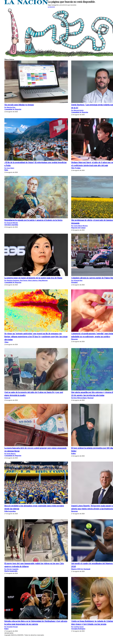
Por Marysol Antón (77, 110)
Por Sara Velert (9, 168)
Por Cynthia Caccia (77, 627)
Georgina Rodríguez (78, 629)
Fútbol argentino (10, 511)
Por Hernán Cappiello (11, 569)
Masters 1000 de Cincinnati (80, 569)
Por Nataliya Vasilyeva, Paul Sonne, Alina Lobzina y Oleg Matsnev (26, 280)
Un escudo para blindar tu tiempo (19, 105)
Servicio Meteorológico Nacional (82, 398)
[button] (36, 82)
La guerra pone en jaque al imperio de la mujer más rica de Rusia (33, 278)
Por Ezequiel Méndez (11, 223)
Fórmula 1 (74, 282)
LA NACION (51, 7)
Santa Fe (7, 398)
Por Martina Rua (9, 107)
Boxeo (6, 629)
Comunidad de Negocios (12, 109)
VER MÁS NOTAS (8, 633)
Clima (6, 342)
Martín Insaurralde (10, 571)
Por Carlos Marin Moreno (79, 226)
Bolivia (73, 454)
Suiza (6, 170)
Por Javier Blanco (10, 454)
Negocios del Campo (78, 228)
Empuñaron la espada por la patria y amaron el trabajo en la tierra (33, 220)
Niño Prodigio (76, 168)
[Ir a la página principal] (26, 4)
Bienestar (74, 339)
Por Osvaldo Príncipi (11, 627)
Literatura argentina (11, 225)
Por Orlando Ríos (76, 280)
